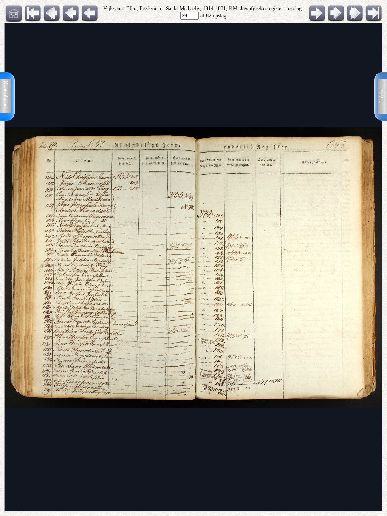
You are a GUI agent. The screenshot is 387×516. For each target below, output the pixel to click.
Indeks (381, 96)
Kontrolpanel (5, 95)
